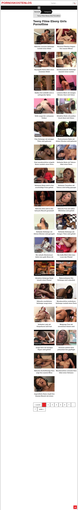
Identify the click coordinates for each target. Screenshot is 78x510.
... (73, 405)
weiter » (41, 409)
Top (75, 507)
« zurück (37, 405)
